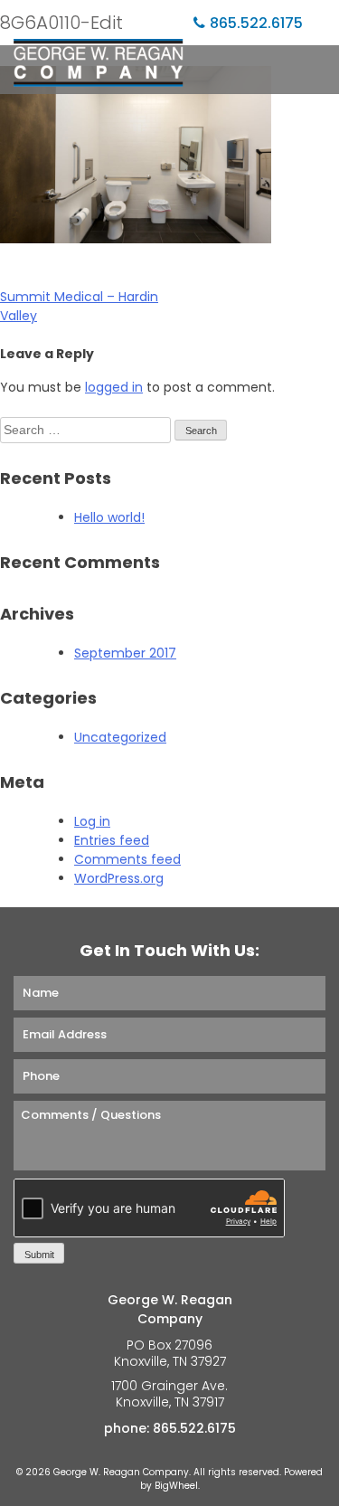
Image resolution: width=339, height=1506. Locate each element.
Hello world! (109, 517)
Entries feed (111, 840)
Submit (39, 1254)
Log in (92, 821)
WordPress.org (119, 878)
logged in (114, 387)
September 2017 (125, 653)
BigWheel (176, 1485)
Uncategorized (120, 737)
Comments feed (127, 859)
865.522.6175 (256, 23)
